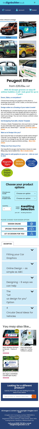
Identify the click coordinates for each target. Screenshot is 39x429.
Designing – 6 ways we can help (19, 284)
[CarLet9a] (27, 49)
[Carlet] (8, 68)
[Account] (17, 10)
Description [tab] (8, 244)
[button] (34, 2)
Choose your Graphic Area (6, 197)
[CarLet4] (27, 68)
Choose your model (6, 192)
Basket (34, 10)
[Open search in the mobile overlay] (19, 396)
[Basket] (30, 10)
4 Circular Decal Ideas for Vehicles (19, 312)
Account (21, 10)
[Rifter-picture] (8, 30)
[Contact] (3, 10)
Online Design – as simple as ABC (17, 270)
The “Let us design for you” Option (16, 297)
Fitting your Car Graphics (15, 256)
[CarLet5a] (27, 30)
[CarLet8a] (8, 49)
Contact (8, 10)
